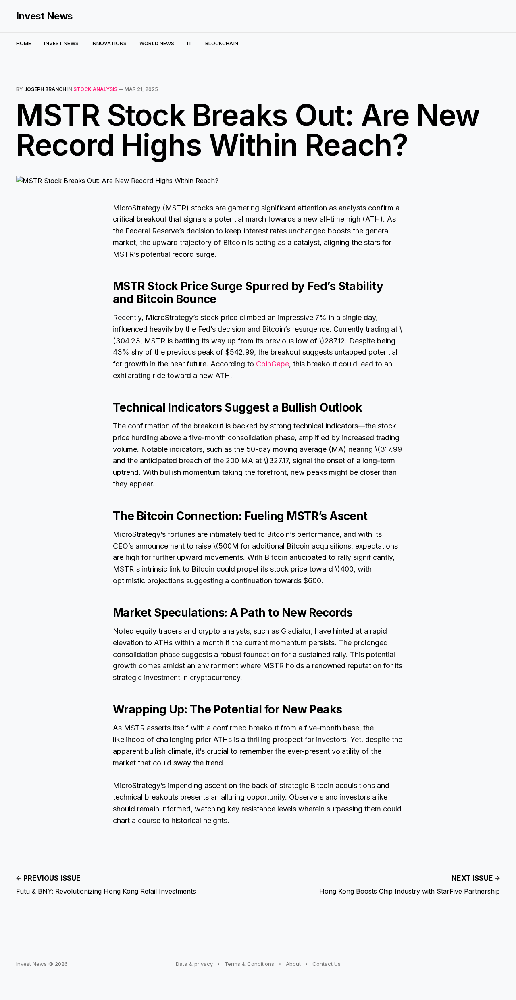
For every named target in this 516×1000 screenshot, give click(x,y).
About (293, 963)
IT (189, 43)
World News (156, 43)
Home (23, 43)
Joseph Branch (45, 89)
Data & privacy (194, 963)
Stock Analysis (95, 89)
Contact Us (326, 963)
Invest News (44, 16)
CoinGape (272, 364)
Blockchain (221, 43)
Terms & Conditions (249, 963)
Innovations (109, 43)
